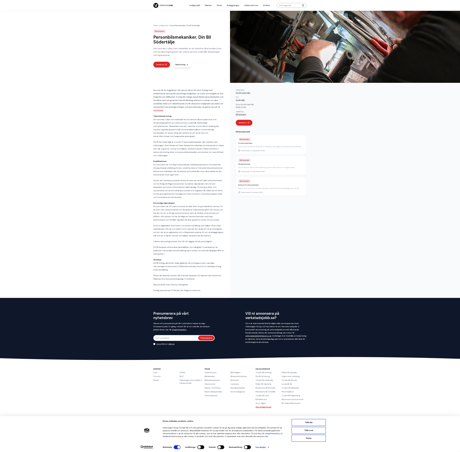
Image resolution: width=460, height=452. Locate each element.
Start (155, 25)
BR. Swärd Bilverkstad (291, 403)
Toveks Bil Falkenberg (291, 395)
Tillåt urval (308, 430)
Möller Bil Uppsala (289, 372)
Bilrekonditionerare (238, 376)
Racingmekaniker (237, 388)
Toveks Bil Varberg (264, 372)
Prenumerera (206, 338)
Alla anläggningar (264, 407)
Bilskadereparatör (212, 380)
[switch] (200, 447)
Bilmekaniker (241, 114)
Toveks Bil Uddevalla (264, 380)
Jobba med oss (251, 5)
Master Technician (212, 388)
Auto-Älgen (261, 403)
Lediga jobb (194, 5)
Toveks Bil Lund (262, 395)
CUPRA (182, 372)
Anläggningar (233, 5)
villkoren (171, 344)
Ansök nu (160, 64)
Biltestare (234, 380)
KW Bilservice (261, 399)
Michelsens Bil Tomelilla (265, 391)
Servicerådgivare (237, 391)
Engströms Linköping (291, 376)
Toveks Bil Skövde (289, 380)
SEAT (181, 376)
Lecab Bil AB (287, 384)
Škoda (156, 380)
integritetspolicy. (179, 329)
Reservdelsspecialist (213, 391)
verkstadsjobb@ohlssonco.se (258, 336)
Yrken (219, 5)
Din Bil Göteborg (263, 376)
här (266, 436)
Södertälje (240, 100)
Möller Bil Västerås (263, 384)
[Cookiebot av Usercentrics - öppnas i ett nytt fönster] (146, 447)
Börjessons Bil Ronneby (266, 388)
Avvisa (308, 438)
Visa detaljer (260, 447)
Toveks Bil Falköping (290, 388)
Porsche (157, 376)
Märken (208, 5)
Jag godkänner (165, 344)
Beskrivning (180, 64)
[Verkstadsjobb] (163, 5)
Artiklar (266, 5)
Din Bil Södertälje (243, 93)
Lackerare (234, 384)
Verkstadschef (210, 395)
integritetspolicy (272, 433)
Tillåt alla (308, 422)
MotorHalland (287, 391)
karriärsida (158, 110)
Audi (155, 372)
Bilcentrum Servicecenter (293, 399)
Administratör (210, 372)
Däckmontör (210, 384)
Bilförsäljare (235, 372)
